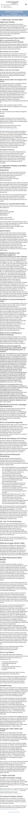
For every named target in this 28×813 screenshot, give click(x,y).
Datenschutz (17, 812)
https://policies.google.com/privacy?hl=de (10, 793)
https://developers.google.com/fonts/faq (10, 790)
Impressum (10, 812)
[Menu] (26, 4)
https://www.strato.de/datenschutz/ (9, 128)
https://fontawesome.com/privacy (8, 809)
